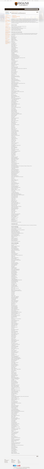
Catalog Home (6, 14)
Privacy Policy (27, 467)
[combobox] (31, 9)
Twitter (15, 465)
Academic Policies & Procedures (7, 26)
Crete (5, 459)
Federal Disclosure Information (7, 40)
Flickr (16, 465)
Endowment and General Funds (16, 16)
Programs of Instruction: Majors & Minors (8, 30)
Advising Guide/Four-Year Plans (7, 43)
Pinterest (19, 465)
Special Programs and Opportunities (7, 33)
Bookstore (19, 461)
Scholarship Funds (14, 17)
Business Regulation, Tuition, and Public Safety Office (8, 21)
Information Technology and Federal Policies (8, 24)
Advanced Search (7, 13)
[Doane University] (22, 5)
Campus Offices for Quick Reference (8, 16)
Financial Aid (6, 22)
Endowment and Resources (7, 38)
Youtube (18, 465)
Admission (6, 19)
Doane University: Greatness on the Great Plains (7, 18)
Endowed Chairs (14, 15)
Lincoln (12, 459)
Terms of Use (24, 467)
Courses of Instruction (7, 31)
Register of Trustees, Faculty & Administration (8, 34)
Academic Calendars (7, 39)
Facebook (13, 465)
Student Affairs (7, 25)
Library (18, 460)
